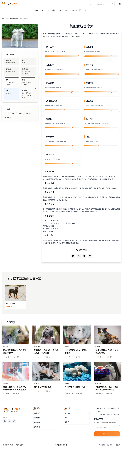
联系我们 (117, 445)
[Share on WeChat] (90, 256)
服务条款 (109, 445)
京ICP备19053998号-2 (61, 445)
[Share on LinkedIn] (84, 256)
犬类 (36, 10)
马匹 (86, 10)
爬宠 (66, 10)
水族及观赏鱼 (76, 10)
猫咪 (43, 10)
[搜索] (112, 4)
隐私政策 (102, 445)
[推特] (9, 421)
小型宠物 (51, 10)
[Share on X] (78, 256)
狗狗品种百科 (14, 18)
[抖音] (14, 421)
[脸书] (5, 421)
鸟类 (60, 10)
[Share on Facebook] (73, 256)
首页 (3, 18)
